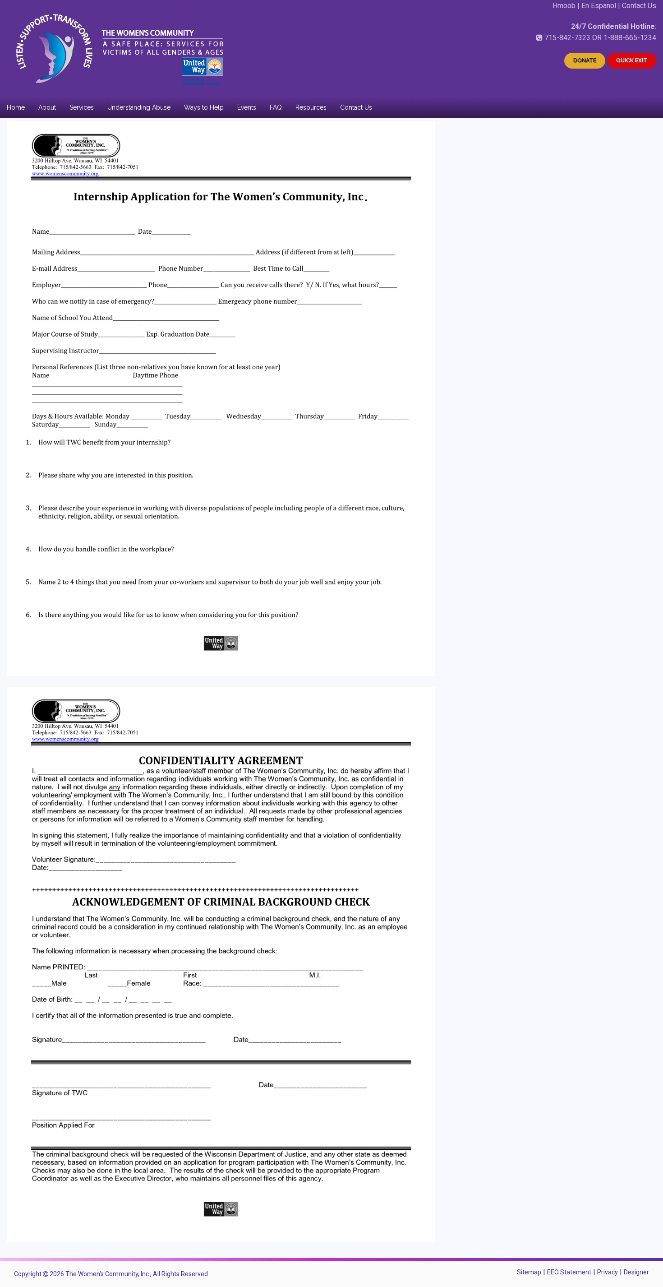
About (47, 107)
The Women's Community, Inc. (107, 1274)
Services (81, 107)
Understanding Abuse (138, 107)
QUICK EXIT (631, 60)
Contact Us (639, 5)
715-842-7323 (567, 37)
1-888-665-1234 (629, 37)
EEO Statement (569, 1272)
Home (16, 107)
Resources (311, 107)
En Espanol (598, 5)
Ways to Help (204, 107)
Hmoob (564, 5)
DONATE (584, 60)
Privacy (607, 1272)
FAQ (276, 107)
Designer (636, 1272)
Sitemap (529, 1272)
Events (246, 107)
